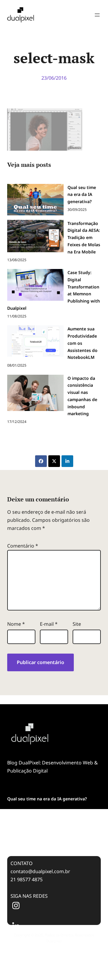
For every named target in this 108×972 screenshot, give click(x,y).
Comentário (22, 545)
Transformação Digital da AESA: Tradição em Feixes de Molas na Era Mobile (52, 815)
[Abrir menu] (97, 15)
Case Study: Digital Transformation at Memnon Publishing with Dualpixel (45, 835)
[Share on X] (54, 461)
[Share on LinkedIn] (67, 461)
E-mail (49, 624)
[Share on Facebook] (41, 461)
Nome (16, 624)
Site (77, 624)
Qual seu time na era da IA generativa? (47, 799)
